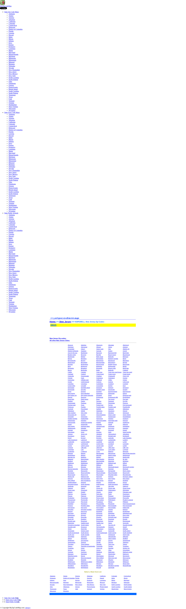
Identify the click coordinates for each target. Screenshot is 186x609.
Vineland (70, 552)
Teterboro (125, 542)
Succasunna (84, 540)
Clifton (110, 380)
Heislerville (84, 424)
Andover (125, 347)
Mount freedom (112, 473)
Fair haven (111, 399)
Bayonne (83, 355)
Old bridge (126, 490)
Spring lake (126, 534)
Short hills (84, 529)
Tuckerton (71, 548)
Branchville (126, 364)
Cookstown (99, 384)
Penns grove (100, 498)
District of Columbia (15, 29)
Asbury (83, 349)
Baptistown (84, 353)
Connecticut (13, 25)
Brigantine (71, 368)
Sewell (125, 527)
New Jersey (13, 72)
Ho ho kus (111, 428)
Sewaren (111, 527)
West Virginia (13, 107)
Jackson (70, 434)
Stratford (125, 538)
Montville (70, 471)
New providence (86, 480)
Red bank (71, 513)
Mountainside (127, 475)
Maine (11, 50)
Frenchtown (84, 409)
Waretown (84, 554)
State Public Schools (11, 213)
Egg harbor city (72, 395)
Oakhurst (125, 486)
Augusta (98, 351)
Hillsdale (83, 428)
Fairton (83, 401)
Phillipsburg (111, 500)
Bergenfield (99, 358)
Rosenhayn (99, 521)
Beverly (83, 360)
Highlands (111, 426)
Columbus (84, 384)
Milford (125, 463)
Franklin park (112, 407)
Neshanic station (128, 476)
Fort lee (110, 405)
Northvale (71, 486)
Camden (83, 372)
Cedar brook (100, 374)
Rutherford (71, 523)
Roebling (83, 519)
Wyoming (12, 110)
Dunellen (99, 391)
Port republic (112, 507)
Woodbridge (84, 565)
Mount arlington (85, 473)
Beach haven (112, 355)
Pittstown (125, 502)
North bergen (100, 484)
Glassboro (111, 411)
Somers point (85, 531)
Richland (83, 513)
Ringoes (83, 515)
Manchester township (129, 453)
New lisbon (126, 478)
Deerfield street (85, 387)
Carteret (83, 374)
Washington (13, 105)
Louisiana (12, 49)
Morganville (111, 471)
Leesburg (111, 444)
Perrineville (84, 500)
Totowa (125, 544)
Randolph (99, 511)
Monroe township (73, 469)
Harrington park (112, 420)
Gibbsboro (126, 409)
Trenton (110, 546)
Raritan (110, 511)
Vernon (70, 550)
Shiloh (70, 529)
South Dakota (13, 93)
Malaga (83, 453)
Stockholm (84, 538)
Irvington (98, 432)
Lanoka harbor (85, 442)
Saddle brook (85, 523)
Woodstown (71, 567)
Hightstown (126, 426)
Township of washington (88, 546)
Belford (83, 357)
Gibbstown (71, 411)
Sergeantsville (100, 527)
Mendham (84, 461)
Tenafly (98, 542)
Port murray (71, 507)
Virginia (11, 103)
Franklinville (126, 407)
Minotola (83, 467)
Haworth (110, 422)
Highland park (100, 426)
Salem (110, 523)
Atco (109, 349)
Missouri (12, 62)
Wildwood (126, 562)
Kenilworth (126, 436)
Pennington (84, 498)
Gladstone (99, 411)
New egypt (99, 478)
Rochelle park (112, 517)
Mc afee (125, 459)
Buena (70, 370)
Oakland (70, 488)
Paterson (83, 496)
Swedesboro (71, 542)
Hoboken (125, 428)
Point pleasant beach (129, 504)
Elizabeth (99, 395)
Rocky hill (71, 519)
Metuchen (111, 461)
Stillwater (125, 536)
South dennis (85, 533)
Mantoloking (71, 455)
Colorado (12, 23)
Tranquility (99, 546)
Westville (83, 560)
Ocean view (71, 490)
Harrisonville (71, 422)
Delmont (110, 387)
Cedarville (71, 376)
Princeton (70, 509)
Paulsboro (99, 496)
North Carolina (14, 78)
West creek (71, 558)
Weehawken (100, 556)
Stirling (70, 538)
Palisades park (127, 492)
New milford (71, 480)
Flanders (99, 403)
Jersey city (84, 434)
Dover (69, 391)
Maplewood (126, 455)
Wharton (110, 560)
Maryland (12, 52)
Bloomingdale (100, 362)
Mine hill (70, 467)
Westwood (99, 560)
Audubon (83, 351)
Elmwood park (127, 395)
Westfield (70, 560)
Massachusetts (13, 54)
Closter (70, 382)
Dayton (110, 386)
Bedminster (71, 357)
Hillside (98, 428)
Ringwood (99, 515)
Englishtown (126, 397)
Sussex (110, 540)
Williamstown (72, 564)
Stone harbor (112, 538)
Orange (98, 492)
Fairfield (70, 401)
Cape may (99, 372)
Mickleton (125, 461)
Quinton (110, 509)
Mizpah (98, 467)
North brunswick (113, 484)
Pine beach (71, 502)
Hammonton (71, 420)
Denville (83, 389)
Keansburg (71, 436)
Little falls (83, 447)
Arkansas (12, 20)
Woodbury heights (113, 565)
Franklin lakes (100, 407)
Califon (70, 372)
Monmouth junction (128, 467)
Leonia (70, 446)
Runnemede (126, 521)
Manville (98, 455)
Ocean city (99, 488)
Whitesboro (99, 562)
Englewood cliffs (113, 397)
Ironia (82, 432)
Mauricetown (84, 459)
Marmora (111, 457)
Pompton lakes (85, 505)
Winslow (110, 564)
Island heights (127, 432)
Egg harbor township (87, 395)
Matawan (70, 459)
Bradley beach (112, 364)
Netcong (70, 478)
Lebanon (70, 444)
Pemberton (71, 498)
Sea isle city (111, 525)
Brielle (125, 366)
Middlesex (71, 463)
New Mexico (13, 74)
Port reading (100, 507)
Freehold (70, 409)
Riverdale (71, 517)
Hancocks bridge (101, 420)
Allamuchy (99, 345)
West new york (112, 558)
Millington (84, 465)
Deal (124, 386)
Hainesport (99, 418)
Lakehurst (84, 440)
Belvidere (84, 358)
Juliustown (126, 434)
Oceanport (84, 490)
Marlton (98, 457)
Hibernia (125, 424)
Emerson (83, 397)
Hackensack (111, 416)
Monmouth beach (113, 467)
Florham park (72, 405)
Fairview (98, 401)
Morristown (71, 473)
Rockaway (126, 517)
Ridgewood (71, 515)
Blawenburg (71, 362)
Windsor (98, 564)
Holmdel (70, 430)
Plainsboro (84, 504)
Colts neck (126, 382)
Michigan (12, 56)
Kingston (99, 438)
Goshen (83, 415)
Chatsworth (111, 376)
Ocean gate (111, 488)
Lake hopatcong (72, 440)
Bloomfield (84, 362)
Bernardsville (72, 360)
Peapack (110, 496)
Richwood (99, 513)
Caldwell (125, 370)
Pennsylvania (13, 87)
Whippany (126, 560)
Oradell (83, 492)
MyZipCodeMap (6, 6)
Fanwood (111, 401)
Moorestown (100, 471)
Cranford (125, 384)
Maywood (111, 459)
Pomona (70, 505)
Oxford (110, 492)
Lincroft (110, 446)
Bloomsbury (111, 362)
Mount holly (126, 473)
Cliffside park (85, 380)
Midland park (112, 463)
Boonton (70, 364)
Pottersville (126, 507)
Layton (125, 442)
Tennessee (12, 95)
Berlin (124, 358)
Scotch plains (85, 525)
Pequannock (71, 500)
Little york (125, 447)
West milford (100, 558)
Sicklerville (111, 529)
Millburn (70, 465)
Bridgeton (99, 366)
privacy (27, 608)
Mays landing (100, 459)
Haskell (98, 422)
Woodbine (71, 565)
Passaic (70, 496)
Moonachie (84, 471)
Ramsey (70, 511)
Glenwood (126, 413)
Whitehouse (71, 562)
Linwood (70, 447)
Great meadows (101, 415)
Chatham (99, 376)
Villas (110, 550)
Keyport (83, 438)
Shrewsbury (99, 529)
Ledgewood (84, 444)
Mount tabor (99, 475)
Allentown (71, 347)
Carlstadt (70, 374)
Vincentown (126, 550)
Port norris (84, 507)
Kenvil (69, 438)
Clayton (125, 378)
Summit (98, 540)
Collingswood (85, 382)
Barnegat (99, 353)
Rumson (110, 521)
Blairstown (126, 360)
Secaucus (84, 527)
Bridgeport (84, 366)
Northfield (126, 484)
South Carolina (14, 91)
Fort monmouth (127, 405)
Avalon (110, 351)
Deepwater (71, 387)
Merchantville (100, 461)
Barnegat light (112, 353)
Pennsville (126, 498)
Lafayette (111, 438)
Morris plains (126, 471)
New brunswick (85, 478)
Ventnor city (126, 548)
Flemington (111, 403)
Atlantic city (126, 349)
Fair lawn (125, 399)
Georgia (11, 33)
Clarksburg (111, 378)
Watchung (126, 554)
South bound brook (73, 533)
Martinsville (126, 457)
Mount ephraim (100, 473)
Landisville (71, 442)
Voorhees (84, 552)
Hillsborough (71, 428)
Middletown (84, 463)
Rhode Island (13, 89)
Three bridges (85, 544)
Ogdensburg (112, 490)
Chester (70, 378)
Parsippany (126, 494)
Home (53, 321)
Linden (125, 446)
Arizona (11, 18)
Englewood (99, 397)
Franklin (83, 407)
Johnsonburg (112, 434)
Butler (98, 370)
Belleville (111, 357)
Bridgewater (111, 366)
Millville (110, 465)
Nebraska (12, 66)
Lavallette (99, 442)
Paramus (83, 494)
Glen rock (99, 413)
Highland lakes (85, 426)
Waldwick (99, 552)
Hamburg (125, 418)
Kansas (11, 45)
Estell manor (84, 399)
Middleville (99, 463)
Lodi (82, 449)
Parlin (110, 494)
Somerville (111, 531)
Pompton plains (100, 505)
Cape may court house (115, 372)
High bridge (71, 426)
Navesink (99, 476)
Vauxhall (110, 548)
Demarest (126, 387)
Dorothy (125, 389)
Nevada (11, 68)
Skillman (125, 529)
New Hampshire (14, 70)
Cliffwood (99, 380)
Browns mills (112, 368)
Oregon (11, 85)
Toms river (111, 544)
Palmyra (70, 494)
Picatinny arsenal (128, 500)
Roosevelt (99, 519)
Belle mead (99, 357)
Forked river (99, 405)
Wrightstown (84, 567)
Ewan (98, 399)
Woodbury (99, 565)
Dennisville (71, 389)
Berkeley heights (113, 358)
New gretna (111, 478)
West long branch (86, 558)
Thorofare (71, 544)
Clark (82, 378)
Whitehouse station (86, 562)
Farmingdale (71, 403)
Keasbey (99, 436)
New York (12, 76)
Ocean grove (126, 488)
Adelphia (83, 345)
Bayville (98, 355)
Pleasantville (100, 504)
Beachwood (126, 355)
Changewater (85, 376)
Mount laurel (71, 475)
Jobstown (99, 434)
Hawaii (11, 35)
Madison (110, 451)
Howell (125, 430)
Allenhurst (126, 345)
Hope (98, 430)
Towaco (70, 546)
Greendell (71, 416)
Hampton (83, 420)
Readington (126, 511)
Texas (11, 97)
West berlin (126, 556)
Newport (83, 482)
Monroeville (84, 469)
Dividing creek (100, 389)
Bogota (125, 362)
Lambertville (111, 440)
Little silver (111, 447)
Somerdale (71, 531)
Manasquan (111, 453)
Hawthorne (126, 422)
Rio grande (111, 515)
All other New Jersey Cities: (60, 340)
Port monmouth (127, 505)
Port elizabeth (112, 505)
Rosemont (84, 521)
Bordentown (84, 364)
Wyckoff (98, 567)
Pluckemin (111, 504)
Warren (98, 554)
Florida (11, 31)
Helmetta (99, 424)
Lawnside (111, 442)
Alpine (110, 347)
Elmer (110, 395)
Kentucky (12, 47)
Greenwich (84, 416)
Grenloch (99, 416)
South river (71, 534)
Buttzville (111, 370)
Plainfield (70, 504)
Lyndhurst (84, 451)
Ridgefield (111, 513)
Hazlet (70, 424)
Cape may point (127, 372)
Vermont (11, 101)
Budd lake (126, 368)
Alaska (11, 16)
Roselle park (71, 521)
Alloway (98, 347)
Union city (99, 548)
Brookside (99, 368)
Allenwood (84, 347)
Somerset (99, 531)
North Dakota (13, 79)
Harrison (125, 420)
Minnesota (12, 58)
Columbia (71, 384)
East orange (71, 393)
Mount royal (84, 475)
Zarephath (111, 567)
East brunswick (112, 391)
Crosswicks (99, 386)
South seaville (85, 534)
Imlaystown (71, 432)
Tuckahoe (126, 546)
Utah (10, 99)
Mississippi (12, 60)
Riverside (84, 517)
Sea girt (98, 525)
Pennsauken (112, 498)
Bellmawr (125, 357)
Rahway (125, 509)
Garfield (98, 409)
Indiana (11, 41)
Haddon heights (72, 418)
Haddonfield (84, 418)
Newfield (125, 480)
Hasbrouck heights (86, 422)
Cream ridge (71, 386)
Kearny (83, 436)
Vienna (98, 550)
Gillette (83, 411)
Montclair (111, 469)
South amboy (127, 531)
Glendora (111, 413)
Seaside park (72, 527)
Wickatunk (111, 562)
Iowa (10, 43)
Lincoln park (100, 446)
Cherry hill (126, 376)
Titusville (99, 544)
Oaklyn (83, 488)
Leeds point (99, 444)
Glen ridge (84, 413)
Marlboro (83, 457)
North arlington (85, 484)
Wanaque (71, 554)
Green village (127, 415)
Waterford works (72, 556)
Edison (125, 393)
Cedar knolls (126, 374)
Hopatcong (84, 430)
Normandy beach (73, 484)
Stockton (98, 538)
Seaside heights (127, 525)
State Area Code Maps (12, 112)
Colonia (110, 382)
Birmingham (99, 360)
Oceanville (99, 490)
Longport (125, 449)
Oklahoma (12, 83)
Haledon (110, 418)
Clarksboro (99, 378)
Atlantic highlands (73, 351)
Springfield (71, 536)
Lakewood (99, 440)
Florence (125, 403)
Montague (99, 469)
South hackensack (101, 533)
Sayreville (126, 523)
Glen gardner (72, 413)
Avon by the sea (72, 353)
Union (82, 548)
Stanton (98, 536)
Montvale (125, 469)
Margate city (71, 457)
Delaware (12, 27)
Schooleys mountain (74, 525)
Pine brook (84, 502)
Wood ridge (126, 564)
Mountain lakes (112, 475)
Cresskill (83, 386)
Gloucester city (72, 415)
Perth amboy (100, 500)
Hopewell (111, 430)
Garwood (111, 409)
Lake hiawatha (127, 438)
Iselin (109, 432)
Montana (12, 64)
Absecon (70, 345)
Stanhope (84, 536)
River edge (126, 515)
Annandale (71, 349)
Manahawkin (100, 453)
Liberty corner (85, 446)
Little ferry (99, 447)
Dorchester (111, 389)
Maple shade (112, 455)
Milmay (125, 465)
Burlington (84, 370)
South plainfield (127, 533)
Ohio (10, 81)
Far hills (125, 401)
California (12, 21)
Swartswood (126, 540)
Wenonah (111, 556)
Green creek (111, 415)
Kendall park (112, 436)
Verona (83, 550)
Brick (69, 366)
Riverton (98, 517)
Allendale (111, 345)
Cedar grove (112, 374)
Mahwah (70, 453)
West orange (126, 558)
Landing (125, 440)
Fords (82, 405)
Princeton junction (86, 509)
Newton (98, 482)
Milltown (98, 465)
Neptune (110, 476)
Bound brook (100, 364)
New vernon (99, 480)
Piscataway (99, 502)
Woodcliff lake (127, 565)
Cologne (98, 382)
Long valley (111, 449)
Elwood (70, 397)
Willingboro (84, 564)
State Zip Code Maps (11, 12)
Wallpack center (127, 552)
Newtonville (111, 482)
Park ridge (99, 494)
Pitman (110, 502)
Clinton (125, 380)
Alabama (12, 14)
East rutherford (85, 393)
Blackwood (111, 360)
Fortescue (71, 407)
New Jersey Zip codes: (58, 338)
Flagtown (83, 403)
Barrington (126, 353)
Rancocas (84, 511)
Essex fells (71, 399)
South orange (112, 533)
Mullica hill (71, 476)
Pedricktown (126, 496)
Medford (70, 461)
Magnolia (125, 451)
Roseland (111, 519)
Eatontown (99, 393)
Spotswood (111, 534)
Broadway (84, 368)
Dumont (83, 391)
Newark (110, 480)
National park (85, 476)
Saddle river (99, 523)
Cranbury (111, 384)
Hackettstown (127, 416)
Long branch (100, 449)
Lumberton (71, 451)
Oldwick (70, 492)
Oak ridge (111, 486)
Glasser (125, 411)
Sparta (98, 534)
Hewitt (110, 424)
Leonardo (126, 444)
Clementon (71, 380)
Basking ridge (72, 355)
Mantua (83, 455)
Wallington (111, 552)
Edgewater (111, 393)
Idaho (10, 37)
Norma (125, 482)
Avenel (125, 351)
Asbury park (99, 349)
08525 (53, 325)
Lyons (98, 451)
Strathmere (71, 540)
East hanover (127, 391)
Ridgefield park (127, 513)
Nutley (98, 486)
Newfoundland (72, 482)
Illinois (11, 39)
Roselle (125, 519)
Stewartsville (112, 536)
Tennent (110, 542)
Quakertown (99, 509)
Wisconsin (12, 109)
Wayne (83, 556)
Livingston (71, 449)
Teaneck (83, 542)
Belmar (70, 358)
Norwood (83, 486)
